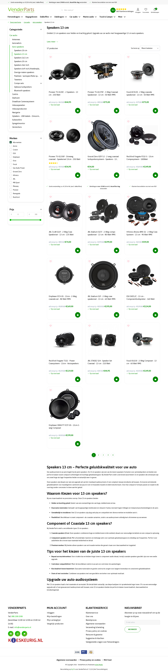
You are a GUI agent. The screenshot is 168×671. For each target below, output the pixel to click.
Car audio (13, 35)
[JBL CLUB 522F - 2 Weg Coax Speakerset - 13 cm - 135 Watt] (64, 211)
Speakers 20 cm (20, 61)
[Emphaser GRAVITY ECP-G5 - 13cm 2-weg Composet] (64, 404)
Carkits (15, 94)
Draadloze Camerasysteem (23, 101)
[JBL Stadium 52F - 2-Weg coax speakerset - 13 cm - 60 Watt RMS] (103, 275)
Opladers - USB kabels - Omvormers (26, 116)
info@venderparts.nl (22, 627)
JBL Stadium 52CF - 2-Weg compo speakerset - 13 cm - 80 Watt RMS (101, 233)
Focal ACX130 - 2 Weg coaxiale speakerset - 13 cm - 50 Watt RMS (140, 93)
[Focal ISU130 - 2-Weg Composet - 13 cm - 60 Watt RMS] (142, 340)
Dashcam (16, 98)
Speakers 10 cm (20, 50)
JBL (14, 179)
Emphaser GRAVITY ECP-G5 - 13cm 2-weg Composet (64, 426)
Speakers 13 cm (20, 54)
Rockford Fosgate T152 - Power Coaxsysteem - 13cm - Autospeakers (64, 362)
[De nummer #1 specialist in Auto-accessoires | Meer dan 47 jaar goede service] (21, 10)
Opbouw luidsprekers (23, 87)
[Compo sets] (41, 83)
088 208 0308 (17, 616)
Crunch (15, 150)
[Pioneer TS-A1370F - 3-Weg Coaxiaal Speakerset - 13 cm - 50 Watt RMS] (103, 71)
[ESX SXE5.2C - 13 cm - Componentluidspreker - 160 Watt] (142, 275)
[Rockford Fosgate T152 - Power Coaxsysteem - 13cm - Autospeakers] (64, 340)
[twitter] (24, 633)
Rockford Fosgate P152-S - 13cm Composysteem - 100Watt (140, 157)
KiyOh (73, 669)
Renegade (16, 193)
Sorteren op (135, 48)
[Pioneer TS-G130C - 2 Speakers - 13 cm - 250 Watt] (64, 71)
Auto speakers (18, 47)
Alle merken (17, 142)
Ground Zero (17, 172)
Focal (15, 164)
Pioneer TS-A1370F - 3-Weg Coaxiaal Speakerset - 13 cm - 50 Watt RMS (103, 93)
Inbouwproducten (19, 109)
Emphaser (16, 157)
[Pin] (84, 652)
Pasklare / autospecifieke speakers (27, 76)
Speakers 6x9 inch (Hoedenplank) (28, 69)
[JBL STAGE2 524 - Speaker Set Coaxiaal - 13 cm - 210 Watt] (103, 340)
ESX (14, 153)
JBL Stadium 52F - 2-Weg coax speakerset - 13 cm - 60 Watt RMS (101, 297)
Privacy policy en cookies (90, 660)
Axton (15, 146)
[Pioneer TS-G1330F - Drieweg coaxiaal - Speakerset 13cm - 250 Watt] (64, 135)
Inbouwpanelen (18, 105)
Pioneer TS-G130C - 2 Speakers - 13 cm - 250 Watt (63, 93)
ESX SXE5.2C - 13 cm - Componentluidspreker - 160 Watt (141, 297)
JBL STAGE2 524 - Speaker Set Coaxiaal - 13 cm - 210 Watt (100, 362)
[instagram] (17, 633)
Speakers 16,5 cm (21, 58)
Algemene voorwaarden (67, 660)
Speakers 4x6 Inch (21, 65)
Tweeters (18, 80)
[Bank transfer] (77, 652)
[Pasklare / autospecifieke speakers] (41, 76)
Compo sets (19, 83)
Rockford (16, 197)
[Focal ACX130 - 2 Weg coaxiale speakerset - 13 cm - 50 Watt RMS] (142, 71)
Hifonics (16, 175)
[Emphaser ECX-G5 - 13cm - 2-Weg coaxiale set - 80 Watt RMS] (64, 275)
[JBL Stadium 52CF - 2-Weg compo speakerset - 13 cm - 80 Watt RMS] (103, 211)
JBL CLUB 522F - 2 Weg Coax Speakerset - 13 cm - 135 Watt (61, 233)
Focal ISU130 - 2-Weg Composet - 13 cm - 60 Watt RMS (142, 362)
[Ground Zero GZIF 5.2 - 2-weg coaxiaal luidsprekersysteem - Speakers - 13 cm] (103, 135)
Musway (16, 186)
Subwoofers (17, 120)
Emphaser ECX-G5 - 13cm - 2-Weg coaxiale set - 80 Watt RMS (63, 297)
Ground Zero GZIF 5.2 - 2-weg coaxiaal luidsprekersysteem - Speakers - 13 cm (103, 158)
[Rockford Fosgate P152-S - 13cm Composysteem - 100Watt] (142, 135)
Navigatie (16, 112)
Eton (14, 161)
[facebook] (10, 633)
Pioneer (15, 190)
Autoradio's (16, 43)
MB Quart (16, 182)
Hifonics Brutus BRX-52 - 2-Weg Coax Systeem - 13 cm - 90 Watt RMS (142, 233)
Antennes (16, 39)
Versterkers (17, 127)
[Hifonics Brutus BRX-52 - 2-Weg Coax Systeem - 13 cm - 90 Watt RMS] (142, 211)
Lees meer (51, 42)
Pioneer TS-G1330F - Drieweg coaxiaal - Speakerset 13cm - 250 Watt (64, 157)
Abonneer (132, 629)
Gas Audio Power (19, 168)
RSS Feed (107, 660)
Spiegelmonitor (18, 123)
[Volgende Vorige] (113, 455)
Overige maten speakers (24, 72)
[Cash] (91, 652)
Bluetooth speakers (22, 91)
